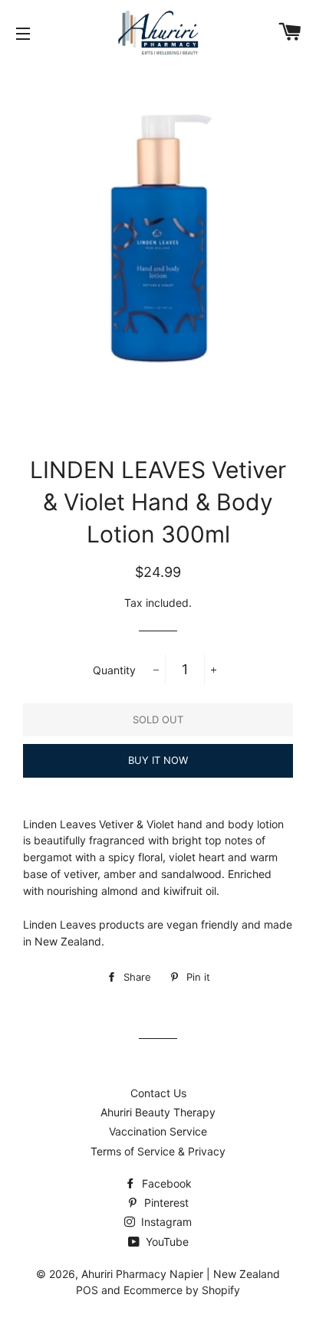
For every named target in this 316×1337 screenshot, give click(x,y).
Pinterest (165, 1202)
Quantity (114, 670)
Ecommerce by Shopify (181, 1289)
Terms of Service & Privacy (158, 1151)
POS (87, 1289)
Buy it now (158, 760)
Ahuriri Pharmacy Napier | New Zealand (180, 1273)
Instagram (165, 1221)
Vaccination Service (158, 1131)
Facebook (165, 1183)
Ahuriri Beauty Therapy (158, 1112)
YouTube (166, 1241)
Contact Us (158, 1092)
